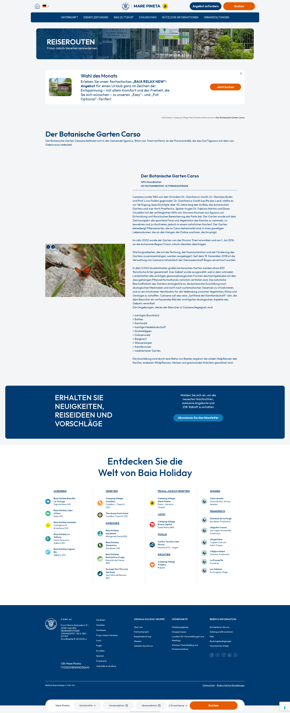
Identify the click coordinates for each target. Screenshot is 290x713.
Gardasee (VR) (113, 545)
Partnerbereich (141, 631)
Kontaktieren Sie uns (219, 627)
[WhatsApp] (236, 655)
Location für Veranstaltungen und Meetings (188, 638)
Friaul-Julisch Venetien (174, 491)
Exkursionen (148, 17)
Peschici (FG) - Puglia (168, 544)
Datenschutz (209, 685)
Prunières (216, 562)
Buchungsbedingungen (220, 641)
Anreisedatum (116, 705)
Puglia (162, 534)
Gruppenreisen (179, 631)
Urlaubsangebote (180, 627)
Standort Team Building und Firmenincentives (185, 647)
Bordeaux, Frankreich (221, 520)
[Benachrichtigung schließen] (241, 73)
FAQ (212, 636)
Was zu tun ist (124, 17)
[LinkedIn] (230, 655)
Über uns (138, 627)
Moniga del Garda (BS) (116, 533)
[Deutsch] (46, 6)
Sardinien (60, 491)
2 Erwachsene (176, 705)
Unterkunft (69, 17)
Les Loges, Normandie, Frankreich (221, 530)
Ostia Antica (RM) (166, 524)
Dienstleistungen (96, 17)
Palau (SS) (63, 513)
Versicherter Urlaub (219, 646)
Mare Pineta (63, 705)
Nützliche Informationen (180, 17)
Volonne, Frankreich (219, 553)
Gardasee (112, 523)
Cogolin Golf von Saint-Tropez (218, 542)
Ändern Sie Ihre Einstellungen (231, 685)
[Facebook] (211, 655)
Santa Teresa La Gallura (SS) (62, 538)
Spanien (215, 491)
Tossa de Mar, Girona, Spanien (220, 501)
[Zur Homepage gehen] (126, 6)
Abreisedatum (149, 705)
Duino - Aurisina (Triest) (166, 503)
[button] (198, 417)
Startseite (166, 117)
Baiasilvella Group (142, 636)
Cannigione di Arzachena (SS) (65, 525)
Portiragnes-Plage (219, 571)
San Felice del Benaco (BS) (117, 573)
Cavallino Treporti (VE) (117, 515)
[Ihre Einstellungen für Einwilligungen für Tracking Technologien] (285, 708)
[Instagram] (224, 655)
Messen (138, 641)
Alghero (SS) (64, 552)
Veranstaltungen (216, 17)
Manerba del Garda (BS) (115, 559)
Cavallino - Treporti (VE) (115, 503)
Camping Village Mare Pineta (186, 117)
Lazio (161, 514)
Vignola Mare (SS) (64, 501)
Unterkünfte (86, 705)
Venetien (112, 491)
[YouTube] (217, 655)
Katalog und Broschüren (221, 631)
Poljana (166, 564)
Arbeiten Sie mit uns (143, 646)
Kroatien (164, 554)
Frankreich (217, 511)
